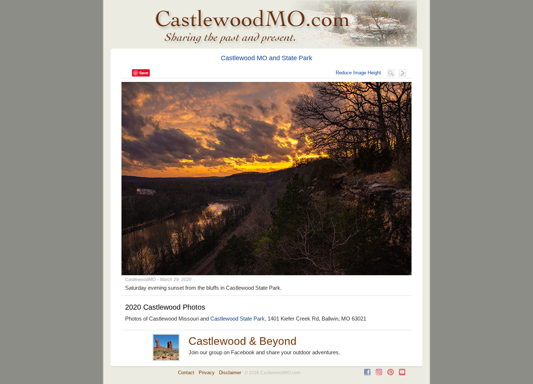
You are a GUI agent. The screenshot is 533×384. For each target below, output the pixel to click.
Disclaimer (230, 372)
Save (143, 72)
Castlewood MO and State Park (266, 58)
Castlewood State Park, (238, 318)
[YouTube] (402, 373)
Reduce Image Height (358, 72)
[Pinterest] (390, 373)
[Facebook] (367, 373)
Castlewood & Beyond (243, 341)
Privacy (207, 372)
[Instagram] (379, 373)
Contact (186, 372)
